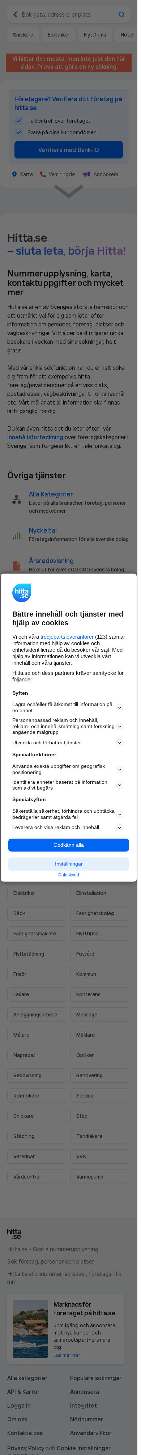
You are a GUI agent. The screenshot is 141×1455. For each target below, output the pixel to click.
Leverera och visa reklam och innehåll (55, 827)
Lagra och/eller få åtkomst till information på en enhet (62, 708)
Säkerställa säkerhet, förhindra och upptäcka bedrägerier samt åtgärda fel (63, 814)
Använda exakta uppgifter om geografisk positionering (58, 769)
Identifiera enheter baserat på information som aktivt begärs (59, 785)
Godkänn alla (69, 845)
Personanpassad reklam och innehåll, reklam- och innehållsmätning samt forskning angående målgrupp (63, 726)
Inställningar (69, 864)
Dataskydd (68, 875)
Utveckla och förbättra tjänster (46, 742)
